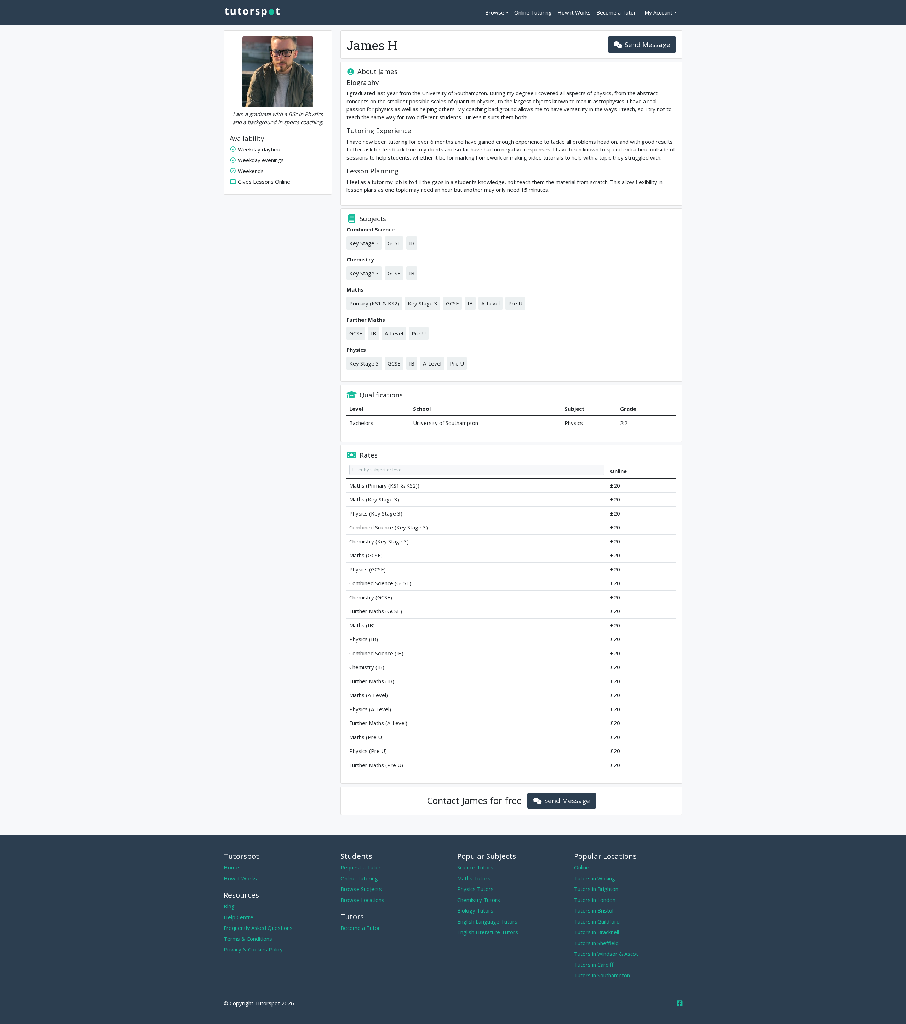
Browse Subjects (361, 888)
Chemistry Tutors (478, 899)
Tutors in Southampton (602, 975)
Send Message (647, 44)
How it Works (574, 12)
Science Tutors (475, 867)
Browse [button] (494, 12)
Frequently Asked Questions (258, 927)
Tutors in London (594, 899)
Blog (229, 906)
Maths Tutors (474, 878)
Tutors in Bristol (593, 910)
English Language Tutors (487, 921)
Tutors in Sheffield (596, 943)
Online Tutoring (533, 12)
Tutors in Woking (594, 878)
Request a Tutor (360, 867)
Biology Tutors (475, 910)
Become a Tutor (616, 12)
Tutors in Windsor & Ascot (606, 953)
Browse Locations (362, 899)
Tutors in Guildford (597, 921)
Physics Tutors (475, 888)
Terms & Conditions (248, 938)
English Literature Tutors (487, 932)
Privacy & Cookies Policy (253, 949)
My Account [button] (658, 12)
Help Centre (238, 917)
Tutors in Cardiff (593, 964)
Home (231, 867)
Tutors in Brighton (596, 888)
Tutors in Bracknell (596, 932)
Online (581, 867)
